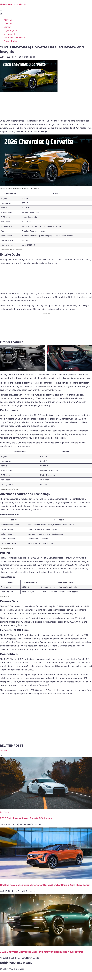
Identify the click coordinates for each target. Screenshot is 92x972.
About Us (8, 20)
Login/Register (10, 30)
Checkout (8, 23)
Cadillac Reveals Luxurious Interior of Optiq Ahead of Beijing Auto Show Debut (45, 885)
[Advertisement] (46, 106)
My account (9, 34)
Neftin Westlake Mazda (14, 37)
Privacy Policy (10, 41)
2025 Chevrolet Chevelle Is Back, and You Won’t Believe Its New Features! (42, 951)
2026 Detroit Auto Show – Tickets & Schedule (26, 818)
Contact (7, 27)
